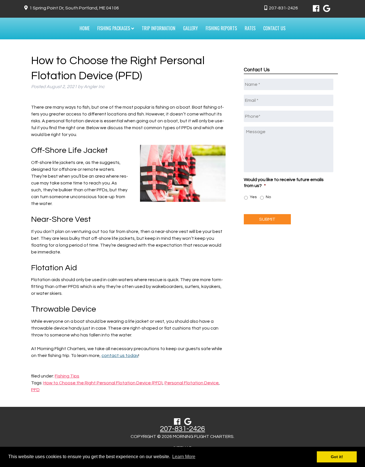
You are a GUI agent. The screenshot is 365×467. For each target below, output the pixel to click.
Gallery (190, 28)
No (268, 197)
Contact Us (274, 28)
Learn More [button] (183, 456)
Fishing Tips (67, 376)
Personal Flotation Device (192, 383)
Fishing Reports (221, 28)
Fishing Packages (114, 28)
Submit (267, 219)
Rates (250, 28)
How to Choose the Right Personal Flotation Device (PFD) (103, 383)
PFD (35, 389)
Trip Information (158, 28)
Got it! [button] (337, 456)
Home (85, 28)
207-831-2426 (283, 8)
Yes (253, 197)
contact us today (120, 355)
